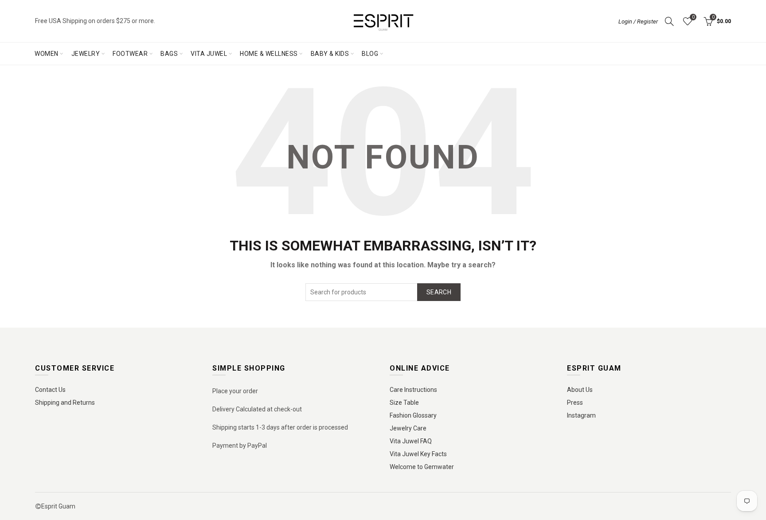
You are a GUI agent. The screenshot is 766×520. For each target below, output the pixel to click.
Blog (370, 53)
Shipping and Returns (65, 402)
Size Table (404, 402)
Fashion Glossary (413, 415)
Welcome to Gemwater (422, 466)
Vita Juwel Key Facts (418, 453)
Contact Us (50, 389)
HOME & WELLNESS (269, 53)
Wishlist (693, 17)
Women (47, 53)
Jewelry (85, 53)
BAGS (169, 53)
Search (438, 292)
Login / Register (638, 21)
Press (575, 402)
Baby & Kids (330, 53)
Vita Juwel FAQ (411, 441)
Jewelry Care (408, 428)
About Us (580, 389)
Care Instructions (413, 389)
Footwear (130, 53)
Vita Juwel (209, 53)
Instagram (581, 415)
